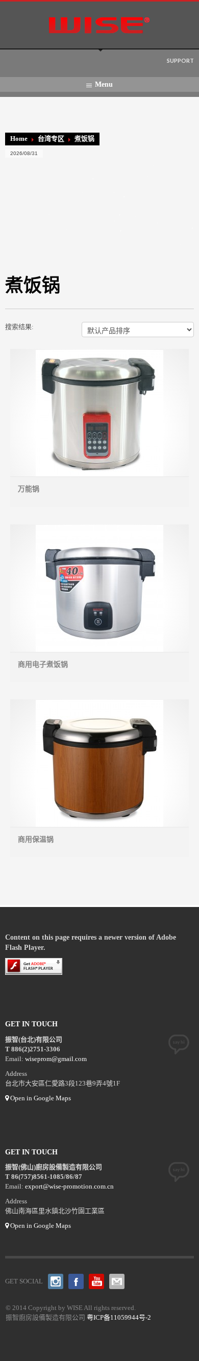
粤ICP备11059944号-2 (119, 1317)
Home (19, 138)
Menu (104, 84)
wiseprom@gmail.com (56, 1059)
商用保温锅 (36, 839)
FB (76, 1281)
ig (55, 1281)
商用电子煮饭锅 (43, 664)
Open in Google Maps (40, 1098)
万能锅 (28, 489)
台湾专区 (51, 138)
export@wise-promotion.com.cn (69, 1186)
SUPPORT (180, 60)
